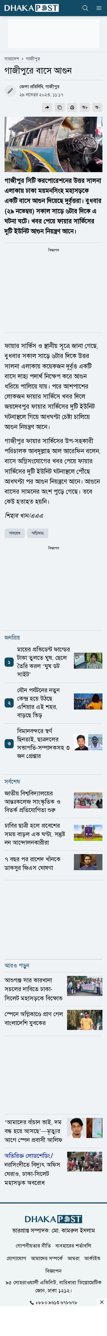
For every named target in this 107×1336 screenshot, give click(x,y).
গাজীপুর (33, 59)
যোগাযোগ (16, 1258)
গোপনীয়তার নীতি (33, 1246)
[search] (85, 8)
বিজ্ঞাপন (53, 1271)
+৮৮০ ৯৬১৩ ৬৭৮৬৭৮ (56, 1303)
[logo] (32, 8)
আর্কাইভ (92, 1258)
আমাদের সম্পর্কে (47, 1258)
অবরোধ (14, 533)
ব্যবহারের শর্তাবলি (73, 1246)
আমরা (73, 1258)
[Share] (47, 107)
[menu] (97, 8)
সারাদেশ (12, 59)
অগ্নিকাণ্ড (38, 533)
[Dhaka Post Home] (53, 1219)
